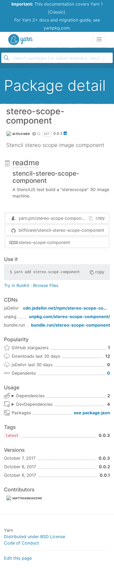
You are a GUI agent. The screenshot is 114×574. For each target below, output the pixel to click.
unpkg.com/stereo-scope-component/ (69, 316)
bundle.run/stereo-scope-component (70, 325)
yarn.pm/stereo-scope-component (53, 218)
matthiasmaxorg (27, 498)
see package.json (92, 412)
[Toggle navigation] (99, 39)
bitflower (21, 134)
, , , (32, 404)
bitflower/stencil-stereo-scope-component (61, 230)
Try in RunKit (16, 285)
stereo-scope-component (44, 242)
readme (25, 162)
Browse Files (45, 285)
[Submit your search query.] (6, 58)
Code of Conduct (21, 543)
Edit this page (18, 558)
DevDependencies (34, 404)
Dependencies (30, 395)
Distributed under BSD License (34, 536)
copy (100, 218)
